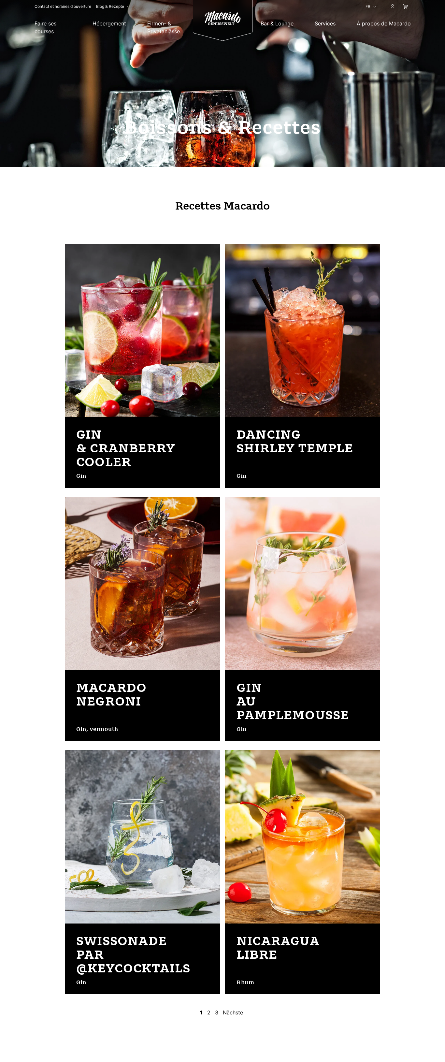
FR (368, 6)
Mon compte (392, 7)
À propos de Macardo (384, 23)
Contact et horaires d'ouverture (63, 6)
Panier (405, 7)
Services (325, 23)
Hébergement (109, 23)
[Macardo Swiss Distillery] (222, 18)
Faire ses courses (45, 27)
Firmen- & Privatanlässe (163, 27)
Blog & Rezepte (110, 6)
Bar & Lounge (277, 23)
